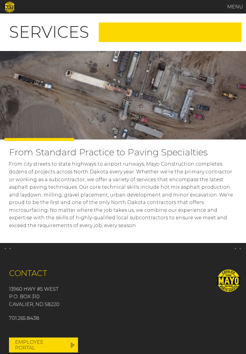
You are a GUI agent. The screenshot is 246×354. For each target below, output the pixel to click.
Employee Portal (29, 345)
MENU (235, 7)
